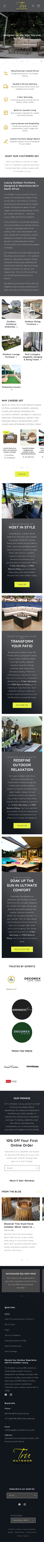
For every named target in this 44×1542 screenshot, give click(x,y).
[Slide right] (27, 467)
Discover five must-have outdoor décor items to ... (19, 1225)
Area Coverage (11, 1351)
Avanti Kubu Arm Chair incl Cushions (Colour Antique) (10, 450)
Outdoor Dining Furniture (33, 322)
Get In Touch (10, 1324)
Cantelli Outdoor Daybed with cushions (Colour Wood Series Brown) (28, 451)
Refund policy (19, 1532)
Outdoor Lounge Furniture (11, 355)
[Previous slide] (16, 61)
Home (7, 1314)
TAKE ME (22, 584)
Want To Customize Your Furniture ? (19, 1319)
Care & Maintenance (13, 1346)
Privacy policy (31, 1532)
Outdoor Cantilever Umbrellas (11, 324)
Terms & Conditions (13, 1335)
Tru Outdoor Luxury (20, 1529)
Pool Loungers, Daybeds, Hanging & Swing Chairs (32, 357)
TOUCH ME (22, 826)
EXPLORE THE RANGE (19, 38)
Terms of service (23, 1536)
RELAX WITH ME (22, 949)
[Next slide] (27, 61)
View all (22, 474)
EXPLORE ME (22, 705)
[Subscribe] (36, 1168)
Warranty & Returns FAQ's (15, 1341)
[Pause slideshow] (41, 61)
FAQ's (7, 1330)
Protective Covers (11, 387)
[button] (4, 6)
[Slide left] (16, 467)
